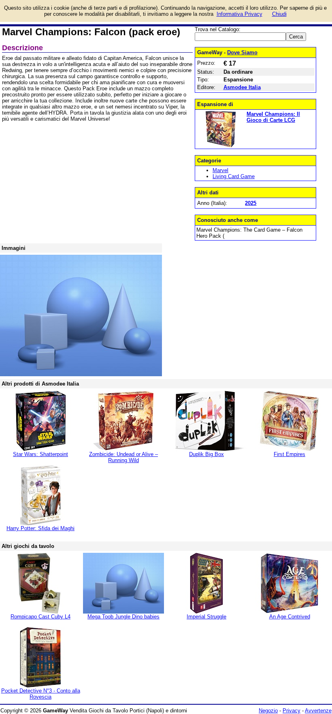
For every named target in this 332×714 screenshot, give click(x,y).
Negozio (268, 711)
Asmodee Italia (242, 87)
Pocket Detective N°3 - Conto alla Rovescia (40, 694)
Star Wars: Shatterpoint (40, 454)
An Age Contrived (289, 617)
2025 (250, 203)
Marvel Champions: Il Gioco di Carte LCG (273, 117)
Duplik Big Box (206, 454)
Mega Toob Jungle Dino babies (123, 617)
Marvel (220, 170)
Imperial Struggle (206, 617)
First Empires (289, 454)
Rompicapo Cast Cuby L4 (40, 617)
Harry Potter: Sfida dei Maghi (40, 528)
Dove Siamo (242, 52)
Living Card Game (234, 176)
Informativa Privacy (239, 14)
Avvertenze (318, 711)
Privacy (291, 711)
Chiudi (279, 14)
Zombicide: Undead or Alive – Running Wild (123, 457)
